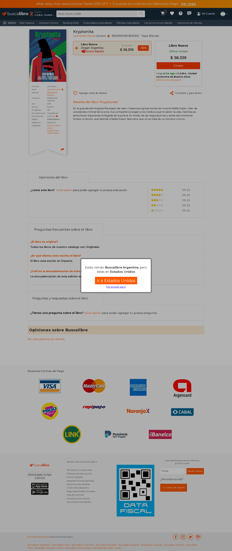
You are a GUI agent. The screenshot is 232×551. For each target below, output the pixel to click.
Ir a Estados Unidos (116, 280)
